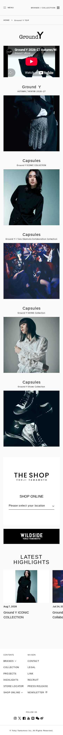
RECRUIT (33, 680)
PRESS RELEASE (38, 686)
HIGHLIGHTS (11, 680)
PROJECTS (10, 673)
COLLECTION (11, 667)
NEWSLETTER (36, 692)
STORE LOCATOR (14, 686)
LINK (30, 673)
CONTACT (33, 661)
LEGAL (32, 667)
